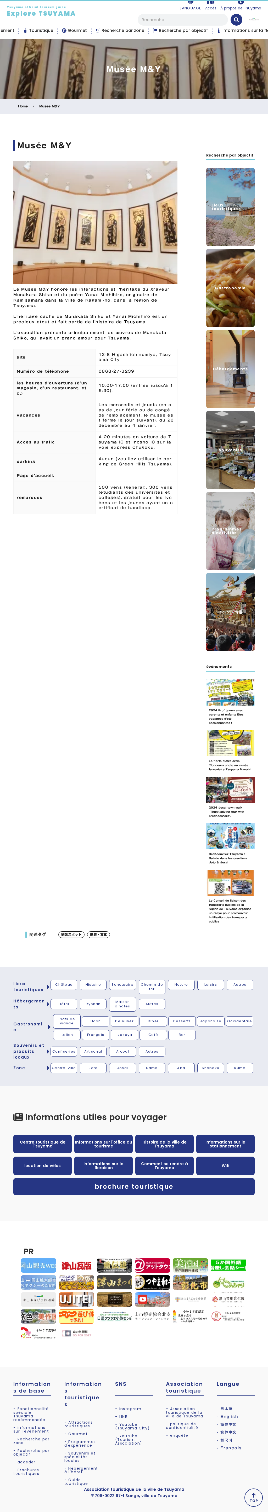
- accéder (24, 1462)
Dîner (153, 1021)
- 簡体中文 (226, 1424)
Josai (122, 1067)
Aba (181, 1067)
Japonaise (211, 1021)
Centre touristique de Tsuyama (42, 1144)
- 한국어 (224, 1440)
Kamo (152, 1067)
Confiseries (63, 1051)
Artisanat (93, 1051)
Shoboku (210, 1067)
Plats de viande (67, 1021)
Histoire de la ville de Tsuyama (164, 1144)
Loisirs (210, 984)
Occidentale (239, 1021)
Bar (182, 1034)
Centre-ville (64, 1067)
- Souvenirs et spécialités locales (80, 1457)
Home (23, 106)
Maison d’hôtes (122, 1004)
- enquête (177, 1435)
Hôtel (64, 1003)
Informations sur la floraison (103, 1165)
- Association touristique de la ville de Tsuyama (184, 1412)
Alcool (122, 1051)
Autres (240, 984)
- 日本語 (224, 1408)
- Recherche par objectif (31, 1452)
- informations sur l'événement (31, 1429)
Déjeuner (124, 1021)
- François (229, 1448)
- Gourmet (76, 1433)
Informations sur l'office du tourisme (103, 1144)
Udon (96, 1021)
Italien (67, 1034)
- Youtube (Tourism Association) (128, 1439)
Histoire (93, 984)
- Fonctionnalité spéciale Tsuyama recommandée (31, 1414)
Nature (181, 984)
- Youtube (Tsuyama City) (132, 1426)
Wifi (225, 1165)
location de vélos (42, 1165)
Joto (93, 1067)
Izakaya (124, 1034)
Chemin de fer (152, 986)
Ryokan (93, 1003)
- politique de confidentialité (182, 1425)
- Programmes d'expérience (80, 1443)
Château (63, 984)
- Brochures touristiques (26, 1471)
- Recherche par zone (31, 1440)
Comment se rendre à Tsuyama (164, 1165)
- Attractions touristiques (78, 1424)
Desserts (182, 1021)
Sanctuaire (122, 984)
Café (153, 1034)
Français (95, 1034)
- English (227, 1416)
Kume (239, 1067)
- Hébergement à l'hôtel (81, 1470)
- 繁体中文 (226, 1432)
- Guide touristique (76, 1481)
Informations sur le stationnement (225, 1144)
